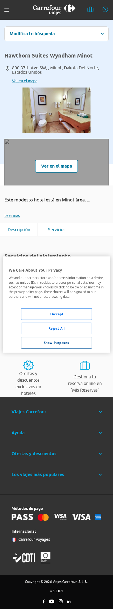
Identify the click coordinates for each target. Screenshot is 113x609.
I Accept (57, 314)
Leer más (12, 215)
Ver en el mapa (24, 81)
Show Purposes (56, 343)
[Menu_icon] (6, 10)
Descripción (19, 229)
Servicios (56, 229)
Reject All (57, 328)
